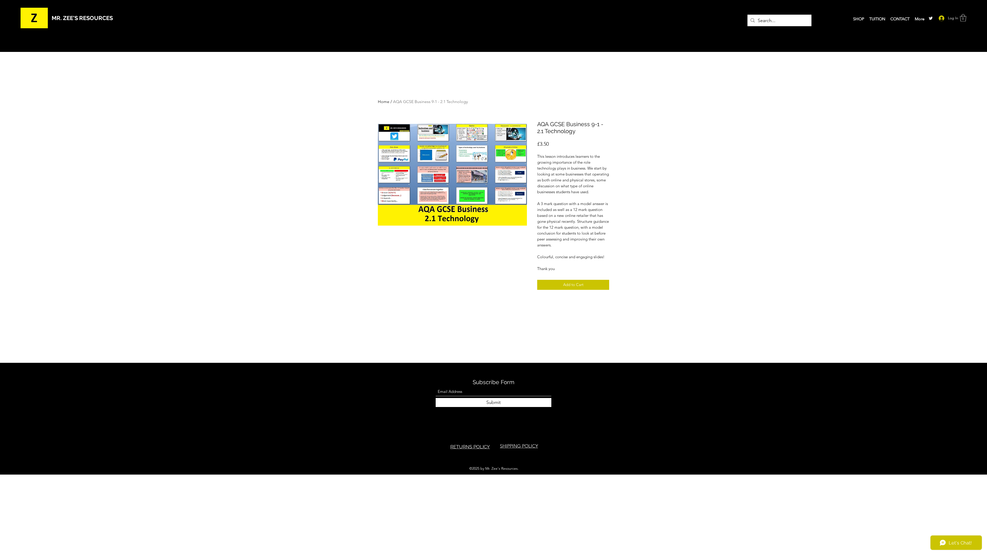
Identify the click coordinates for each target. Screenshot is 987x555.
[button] (963, 18)
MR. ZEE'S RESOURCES (82, 18)
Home (383, 101)
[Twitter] (930, 18)
